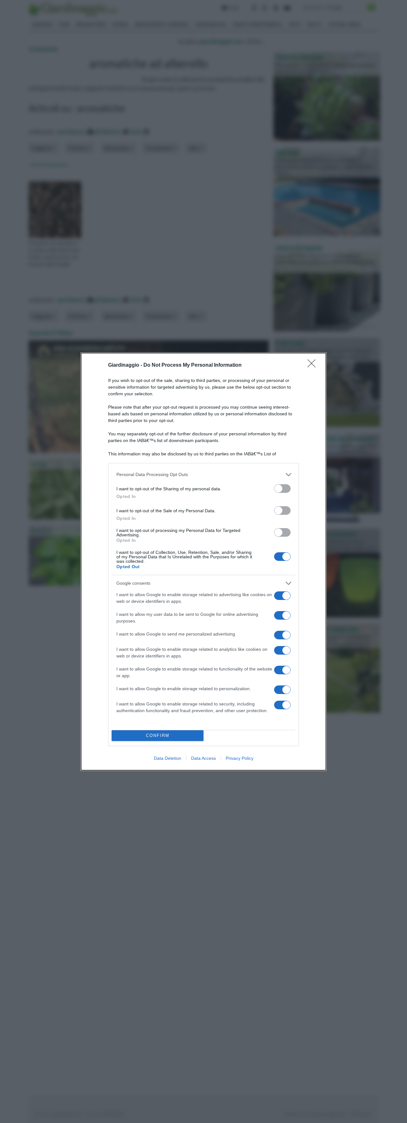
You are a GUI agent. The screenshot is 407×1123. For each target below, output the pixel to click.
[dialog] (203, 561)
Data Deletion (167, 758)
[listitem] (203, 474)
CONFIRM (157, 735)
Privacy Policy (239, 758)
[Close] (313, 365)
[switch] (282, 488)
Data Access (203, 758)
